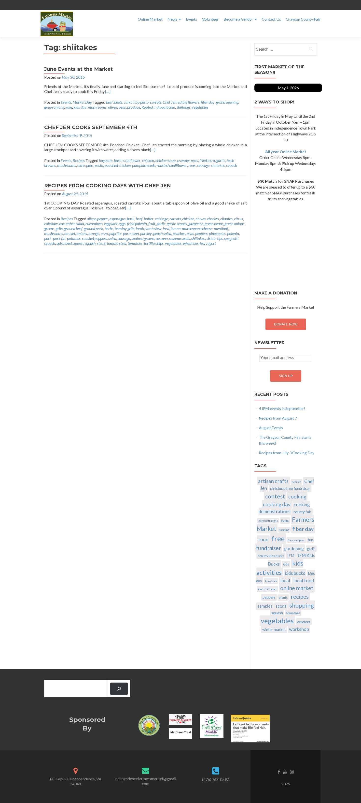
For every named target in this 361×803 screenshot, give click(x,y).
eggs (122, 223)
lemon (175, 228)
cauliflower (131, 160)
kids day (79, 107)
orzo (104, 233)
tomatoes (135, 243)
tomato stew (116, 243)
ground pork (93, 228)
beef (109, 102)
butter (148, 218)
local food (303, 580)
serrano (162, 238)
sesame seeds (179, 238)
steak (101, 243)
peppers (201, 233)
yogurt (211, 243)
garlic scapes (177, 223)
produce (133, 107)
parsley (146, 233)
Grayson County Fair (303, 19)
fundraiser (268, 548)
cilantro (226, 218)
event (285, 521)
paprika (115, 233)
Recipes (79, 160)
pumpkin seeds (143, 165)
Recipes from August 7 (278, 418)
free (278, 538)
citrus (238, 218)
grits (59, 228)
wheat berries (193, 243)
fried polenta (137, 223)
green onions (54, 107)
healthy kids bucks (271, 556)
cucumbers (94, 223)
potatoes (74, 238)
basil (117, 160)
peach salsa (162, 233)
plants (283, 597)
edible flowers (188, 102)
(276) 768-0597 (215, 779)
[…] (108, 91)
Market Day (82, 102)
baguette (105, 160)
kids (286, 564)
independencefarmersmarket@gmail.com (145, 781)
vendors (303, 621)
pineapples (217, 233)
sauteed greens (142, 238)
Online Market (150, 19)
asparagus (117, 218)
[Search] (119, 689)
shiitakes (183, 107)
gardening (294, 548)
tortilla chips (154, 243)
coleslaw (51, 223)
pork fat (59, 238)
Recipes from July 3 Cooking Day (286, 452)
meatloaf (221, 228)
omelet (69, 233)
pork (48, 238)
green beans (214, 223)
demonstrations (268, 520)
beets (118, 102)
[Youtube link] (285, 771)
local (285, 580)
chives (201, 218)
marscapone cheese (197, 228)
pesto (99, 165)
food (263, 539)
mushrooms (97, 107)
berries (296, 481)
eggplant (110, 223)
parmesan (131, 233)
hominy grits (124, 228)
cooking (297, 496)
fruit (151, 223)
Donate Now (285, 324)
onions (82, 233)
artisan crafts (273, 481)
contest (275, 496)
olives (112, 107)
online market (296, 588)
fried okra (207, 160)
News (172, 19)
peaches (179, 233)
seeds (281, 606)
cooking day (277, 504)
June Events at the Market (78, 69)
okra (81, 165)
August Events (271, 427)
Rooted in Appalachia (158, 107)
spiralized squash (69, 243)
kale (68, 107)
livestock (271, 581)
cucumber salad (71, 223)
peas (122, 107)
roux (192, 165)
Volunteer (210, 19)
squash (231, 165)
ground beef (73, 228)
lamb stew (153, 228)
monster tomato (267, 589)
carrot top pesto (136, 102)
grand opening (227, 102)
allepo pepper (97, 218)
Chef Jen (169, 102)
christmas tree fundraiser (290, 488)
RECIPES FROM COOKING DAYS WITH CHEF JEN (107, 186)
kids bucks (295, 573)
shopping (302, 605)
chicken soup (165, 160)
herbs (109, 228)
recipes (300, 596)
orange (93, 233)
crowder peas (187, 160)
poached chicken (118, 165)
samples (264, 606)
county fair (302, 512)
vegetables (200, 107)
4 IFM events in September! (282, 408)
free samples (296, 540)
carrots (155, 102)
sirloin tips (215, 238)
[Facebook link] (279, 771)
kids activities (279, 567)
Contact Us (271, 19)
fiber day (208, 102)
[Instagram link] (292, 771)
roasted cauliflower (172, 165)
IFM (290, 555)
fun (310, 540)
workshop (299, 629)
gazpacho (195, 223)
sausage (203, 165)
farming (284, 529)
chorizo (213, 218)
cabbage (161, 218)
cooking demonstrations (284, 508)
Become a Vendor (238, 19)
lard (166, 228)
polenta (233, 233)
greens (49, 228)
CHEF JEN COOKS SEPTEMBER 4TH (90, 127)
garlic (220, 160)
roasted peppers (94, 238)
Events (191, 19)
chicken (148, 160)
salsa (112, 238)
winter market (274, 629)
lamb (140, 228)
